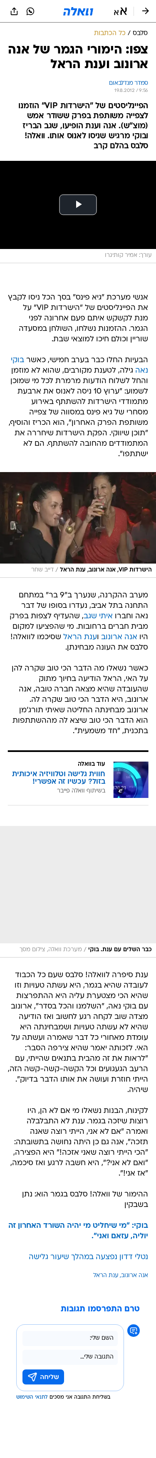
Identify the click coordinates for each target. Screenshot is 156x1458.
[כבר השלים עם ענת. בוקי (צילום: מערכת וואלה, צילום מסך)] (78, 892)
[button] (120, 11)
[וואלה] (78, 11)
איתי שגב (98, 616)
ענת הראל (80, 637)
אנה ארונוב (119, 637)
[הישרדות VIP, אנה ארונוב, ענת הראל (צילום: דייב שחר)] (78, 525)
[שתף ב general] (14, 11)
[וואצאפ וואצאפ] (30, 11)
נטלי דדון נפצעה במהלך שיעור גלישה (88, 1257)
